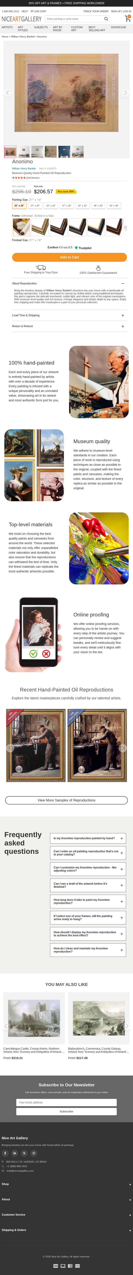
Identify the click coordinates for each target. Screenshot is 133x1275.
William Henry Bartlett (23, 36)
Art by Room (57, 29)
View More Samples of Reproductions (66, 800)
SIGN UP (116, 11)
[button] (7, 93)
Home (5, 36)
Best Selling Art (97, 29)
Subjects (41, 27)
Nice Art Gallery (23, 19)
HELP (25, 11)
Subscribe (66, 1111)
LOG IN (127, 11)
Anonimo (42, 36)
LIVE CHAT (40, 11)
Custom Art (77, 29)
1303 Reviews (32, 178)
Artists (7, 27)
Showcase (118, 27)
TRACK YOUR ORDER (95, 11)
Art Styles (23, 29)
